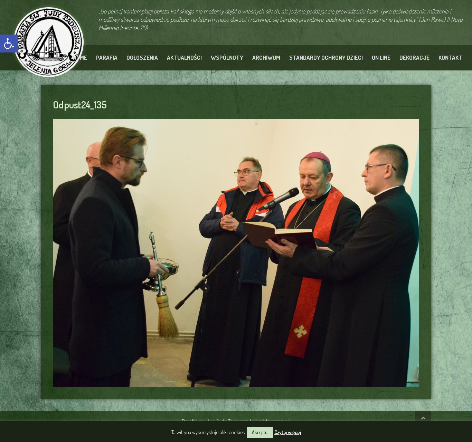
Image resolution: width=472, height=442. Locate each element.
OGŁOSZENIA (142, 57)
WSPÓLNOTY (227, 57)
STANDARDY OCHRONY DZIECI (326, 57)
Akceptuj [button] (260, 432)
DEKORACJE (414, 57)
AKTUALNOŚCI (184, 57)
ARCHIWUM (266, 57)
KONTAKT (450, 57)
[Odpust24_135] (236, 251)
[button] (9, 43)
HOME (80, 57)
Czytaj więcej (287, 432)
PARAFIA (106, 57)
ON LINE (381, 57)
